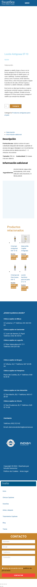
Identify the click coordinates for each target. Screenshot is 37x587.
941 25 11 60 (15, 347)
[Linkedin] (13, 434)
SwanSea (6, 504)
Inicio (4, 491)
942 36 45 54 (16, 336)
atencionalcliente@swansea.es (20, 427)
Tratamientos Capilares (10, 516)
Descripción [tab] (10, 132)
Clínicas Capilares (8, 497)
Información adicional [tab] (14, 135)
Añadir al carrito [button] (14, 286)
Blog (4, 523)
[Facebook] (6, 434)
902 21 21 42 (15, 423)
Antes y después (8, 510)
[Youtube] (20, 434)
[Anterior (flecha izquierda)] (0, 586)
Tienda (5, 529)
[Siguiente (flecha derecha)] (2, 586)
